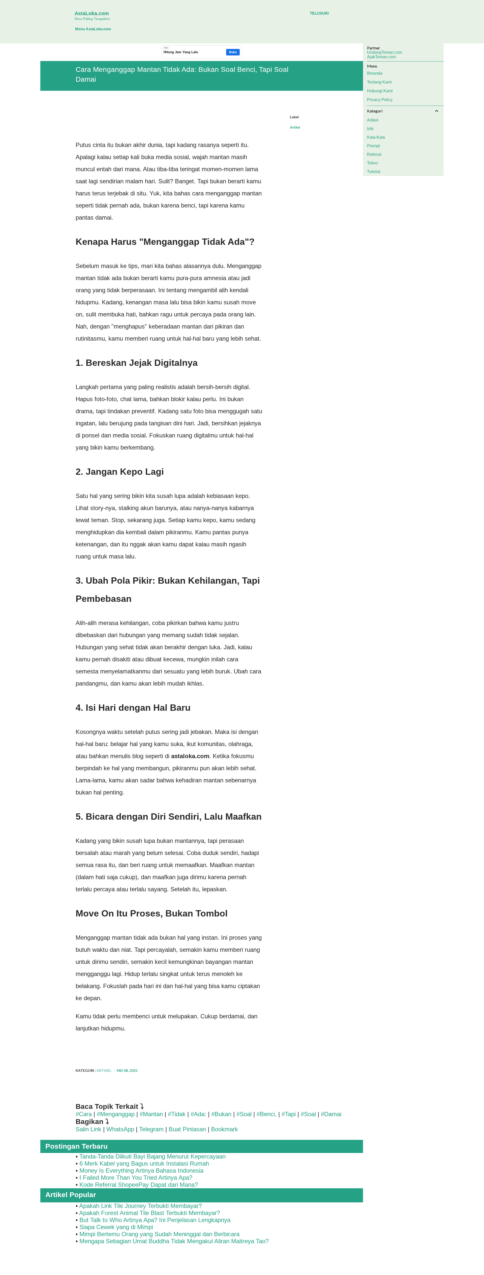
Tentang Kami (379, 82)
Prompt (373, 146)
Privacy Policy (379, 100)
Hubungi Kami (380, 91)
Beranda (374, 73)
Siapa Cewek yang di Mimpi (116, 1227)
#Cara (84, 1114)
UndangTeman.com (384, 52)
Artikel (295, 127)
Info (370, 129)
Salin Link (88, 1129)
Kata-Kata (376, 137)
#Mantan (151, 1114)
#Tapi (289, 1114)
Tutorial (373, 171)
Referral (374, 154)
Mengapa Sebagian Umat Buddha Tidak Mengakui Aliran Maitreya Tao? (174, 1241)
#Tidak (177, 1114)
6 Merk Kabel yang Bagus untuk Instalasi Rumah (144, 1163)
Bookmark (224, 1129)
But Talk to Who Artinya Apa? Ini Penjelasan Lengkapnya (154, 1220)
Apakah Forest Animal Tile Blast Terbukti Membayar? (149, 1212)
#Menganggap (116, 1114)
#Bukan (221, 1114)
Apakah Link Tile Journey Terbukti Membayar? (140, 1205)
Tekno (372, 163)
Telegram (151, 1129)
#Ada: (198, 1114)
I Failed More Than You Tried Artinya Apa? (135, 1177)
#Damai (331, 1114)
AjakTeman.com (381, 57)
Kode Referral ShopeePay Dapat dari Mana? (138, 1184)
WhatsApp (120, 1129)
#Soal (244, 1114)
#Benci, (267, 1114)
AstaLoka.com (92, 13)
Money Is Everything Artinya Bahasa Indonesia (141, 1170)
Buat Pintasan (188, 1129)
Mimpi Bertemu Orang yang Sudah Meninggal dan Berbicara (159, 1234)
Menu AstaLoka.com (93, 29)
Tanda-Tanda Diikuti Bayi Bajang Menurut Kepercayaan (152, 1156)
